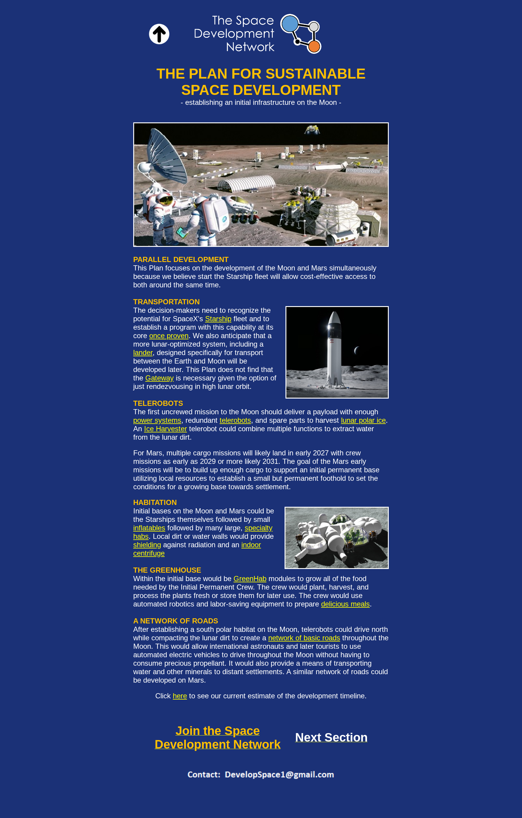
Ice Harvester (165, 429)
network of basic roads (304, 638)
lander (143, 352)
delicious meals (345, 604)
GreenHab (250, 578)
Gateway (159, 378)
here (180, 696)
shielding (147, 545)
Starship (218, 319)
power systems (157, 420)
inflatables (149, 528)
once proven (168, 335)
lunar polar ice (363, 420)
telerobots (235, 420)
